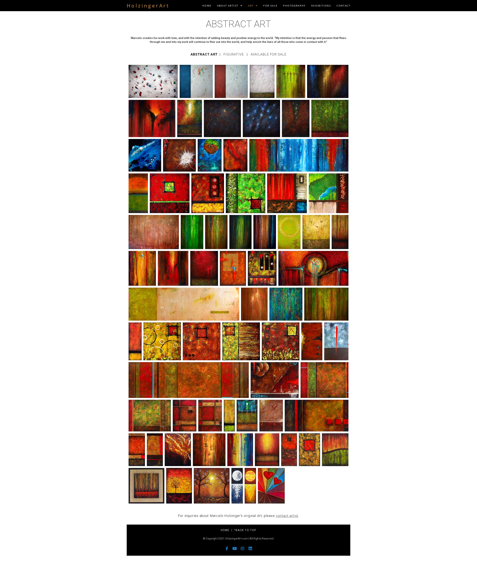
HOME (225, 530)
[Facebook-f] (227, 548)
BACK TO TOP (246, 530)
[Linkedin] (250, 548)
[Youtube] (235, 548)
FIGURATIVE (234, 54)
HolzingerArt (148, 5)
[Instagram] (242, 548)
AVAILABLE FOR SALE (269, 54)
